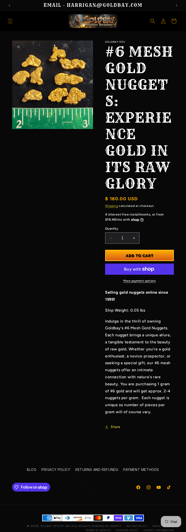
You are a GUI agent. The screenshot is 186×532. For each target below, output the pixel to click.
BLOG (31, 470)
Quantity (111, 228)
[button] (10, 21)
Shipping (111, 206)
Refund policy (136, 526)
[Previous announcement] (9, 5)
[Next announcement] (176, 5)
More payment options (139, 280)
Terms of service (98, 530)
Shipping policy (127, 530)
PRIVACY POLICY (55, 470)
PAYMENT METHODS (141, 470)
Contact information (159, 530)
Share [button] (115, 427)
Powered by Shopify (107, 526)
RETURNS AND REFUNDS (96, 470)
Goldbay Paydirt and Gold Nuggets (66, 526)
